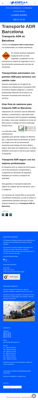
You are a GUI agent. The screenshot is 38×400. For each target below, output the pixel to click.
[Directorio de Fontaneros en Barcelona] (7, 261)
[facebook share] (3, 214)
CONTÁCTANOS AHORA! (10, 256)
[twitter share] (7, 214)
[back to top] (34, 396)
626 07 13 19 (19, 19)
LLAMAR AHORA (19, 15)
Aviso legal (6, 268)
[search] (35, 3)
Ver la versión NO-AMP (26, 397)
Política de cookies (8, 269)
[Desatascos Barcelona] (19, 2)
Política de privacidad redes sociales (13, 271)
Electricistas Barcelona (9, 264)
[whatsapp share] (10, 214)
